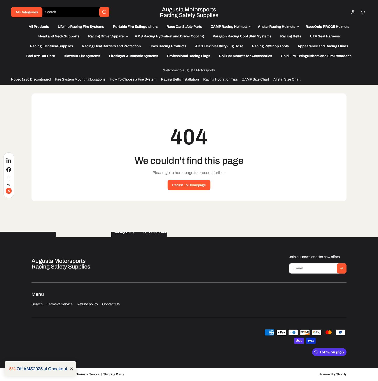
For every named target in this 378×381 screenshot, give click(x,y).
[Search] (104, 12)
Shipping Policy (113, 374)
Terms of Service (88, 374)
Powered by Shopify (332, 374)
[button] (230, 27)
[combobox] (73, 12)
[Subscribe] (341, 268)
